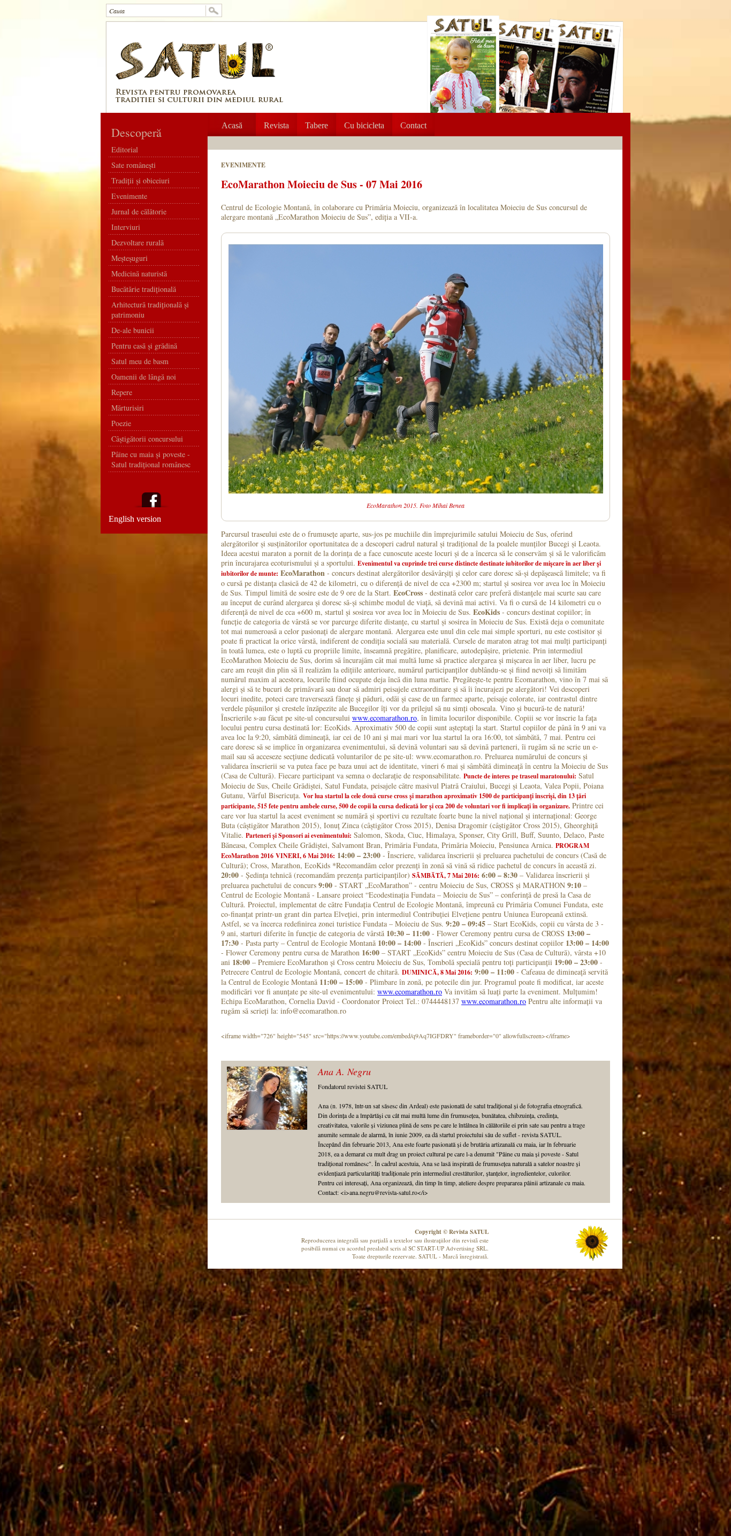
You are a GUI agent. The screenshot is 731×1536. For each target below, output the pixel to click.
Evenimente (129, 196)
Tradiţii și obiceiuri (140, 180)
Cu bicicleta (364, 125)
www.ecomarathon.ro (384, 718)
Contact (413, 125)
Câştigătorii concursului (147, 439)
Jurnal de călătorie (138, 211)
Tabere (316, 125)
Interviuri (125, 227)
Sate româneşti (133, 165)
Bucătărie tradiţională (143, 289)
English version (135, 518)
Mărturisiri (127, 408)
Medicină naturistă (139, 273)
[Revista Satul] (196, 80)
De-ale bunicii (132, 330)
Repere (121, 392)
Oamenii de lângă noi (143, 377)
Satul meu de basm (140, 361)
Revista (276, 125)
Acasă (232, 125)
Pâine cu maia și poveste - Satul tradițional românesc (151, 459)
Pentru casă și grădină (144, 346)
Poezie (121, 423)
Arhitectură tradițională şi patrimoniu (150, 309)
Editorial (124, 149)
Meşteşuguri (129, 258)
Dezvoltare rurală (137, 242)
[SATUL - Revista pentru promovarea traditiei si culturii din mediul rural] (199, 99)
